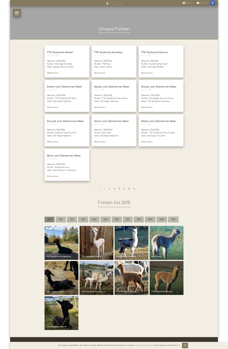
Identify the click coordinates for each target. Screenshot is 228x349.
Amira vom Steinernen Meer (111, 121)
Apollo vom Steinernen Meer (112, 86)
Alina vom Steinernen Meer (64, 155)
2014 (94, 219)
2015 (83, 219)
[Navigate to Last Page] (134, 189)
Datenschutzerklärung (144, 345)
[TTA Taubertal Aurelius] (114, 46)
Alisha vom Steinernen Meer (158, 121)
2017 (61, 219)
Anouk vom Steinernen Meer (159, 86)
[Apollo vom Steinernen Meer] (114, 81)
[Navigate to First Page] (94, 189)
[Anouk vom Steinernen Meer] (161, 81)
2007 (173, 219)
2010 (139, 219)
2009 (150, 219)
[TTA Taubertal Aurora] (161, 46)
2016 (72, 219)
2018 (49, 219)
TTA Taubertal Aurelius (108, 52)
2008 (162, 219)
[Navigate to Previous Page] (99, 189)
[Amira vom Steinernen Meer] (114, 115)
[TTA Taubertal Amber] (67, 46)
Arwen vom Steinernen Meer (64, 86)
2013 (105, 219)
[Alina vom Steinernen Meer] (67, 150)
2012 (117, 219)
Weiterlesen (52, 73)
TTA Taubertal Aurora (154, 52)
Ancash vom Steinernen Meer (65, 121)
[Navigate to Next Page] (129, 189)
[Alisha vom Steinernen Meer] (161, 115)
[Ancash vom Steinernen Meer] (67, 115)
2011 (127, 219)
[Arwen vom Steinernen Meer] (67, 81)
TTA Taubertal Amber (60, 52)
